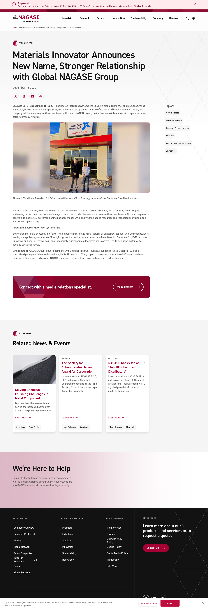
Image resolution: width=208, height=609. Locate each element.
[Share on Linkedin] (24, 96)
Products (85, 18)
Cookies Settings (148, 603)
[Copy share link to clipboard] (41, 96)
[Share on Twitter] (16, 96)
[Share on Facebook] (32, 96)
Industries (68, 18)
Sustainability (138, 18)
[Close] (203, 603)
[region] (104, 603)
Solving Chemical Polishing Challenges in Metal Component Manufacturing (31, 396)
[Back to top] (205, 592)
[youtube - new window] (154, 598)
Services (102, 18)
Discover (174, 18)
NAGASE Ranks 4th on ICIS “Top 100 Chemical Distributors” (127, 367)
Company (158, 18)
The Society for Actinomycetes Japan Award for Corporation (77, 367)
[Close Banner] (195, 3)
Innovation (119, 18)
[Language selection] (193, 18)
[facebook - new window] (163, 598)
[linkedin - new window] (146, 598)
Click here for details (142, 6)
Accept (170, 603)
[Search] (187, 18)
